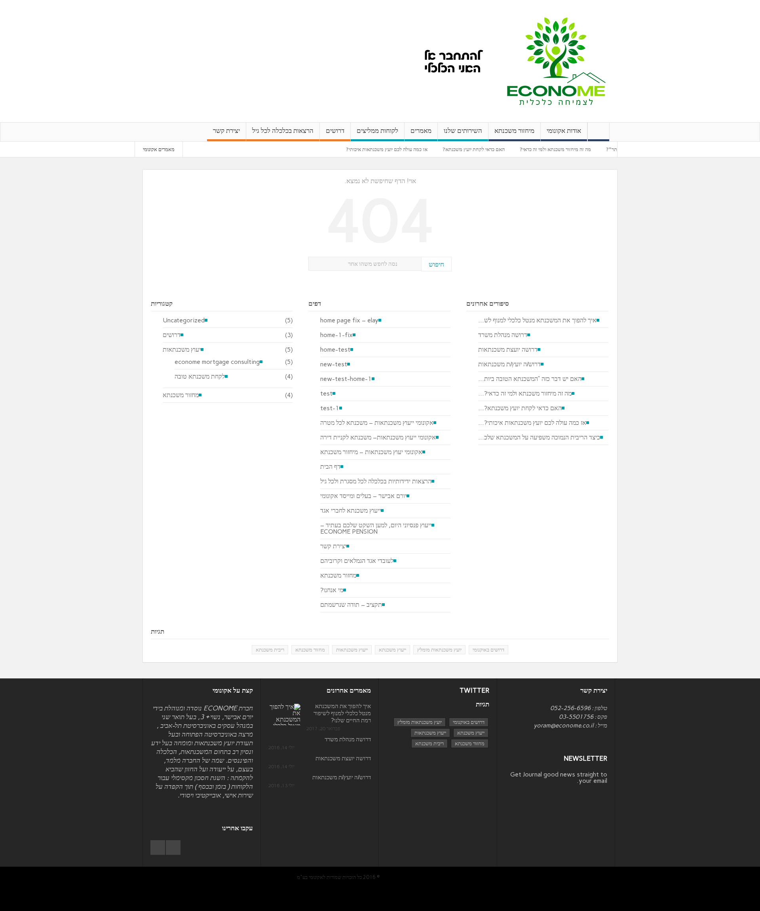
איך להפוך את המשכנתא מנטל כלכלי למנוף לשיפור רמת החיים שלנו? (342, 713)
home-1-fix (336, 335)
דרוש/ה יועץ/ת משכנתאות (509, 364)
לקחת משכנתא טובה (200, 376)
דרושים (335, 130)
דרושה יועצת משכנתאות (508, 350)
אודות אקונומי (564, 130)
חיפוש (436, 264)
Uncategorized (184, 320)
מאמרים (420, 130)
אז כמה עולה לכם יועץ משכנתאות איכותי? (405, 149)
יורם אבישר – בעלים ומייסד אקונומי (363, 496)
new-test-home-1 (346, 379)
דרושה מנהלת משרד (502, 335)
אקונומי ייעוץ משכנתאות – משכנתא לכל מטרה (376, 423)
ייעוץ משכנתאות (352, 650)
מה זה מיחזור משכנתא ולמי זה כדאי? (574, 149)
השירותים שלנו (463, 130)
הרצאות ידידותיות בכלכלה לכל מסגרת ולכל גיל (375, 481)
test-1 (329, 408)
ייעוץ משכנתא (392, 650)
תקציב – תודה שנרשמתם (351, 605)
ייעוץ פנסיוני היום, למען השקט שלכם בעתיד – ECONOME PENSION (375, 528)
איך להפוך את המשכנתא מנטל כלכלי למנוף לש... (537, 320)
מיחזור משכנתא (514, 130)
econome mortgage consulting (217, 362)
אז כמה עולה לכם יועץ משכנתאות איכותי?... (532, 423)
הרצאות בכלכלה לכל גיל (283, 130)
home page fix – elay (349, 320)
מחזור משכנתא (181, 395)
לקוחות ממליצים (377, 130)
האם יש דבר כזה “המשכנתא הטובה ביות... (529, 379)
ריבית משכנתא (270, 650)
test (326, 393)
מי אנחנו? (331, 590)
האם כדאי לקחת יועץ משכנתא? (492, 149)
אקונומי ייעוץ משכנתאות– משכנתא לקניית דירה (378, 437)
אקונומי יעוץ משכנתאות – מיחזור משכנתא (371, 452)
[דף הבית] (598, 132)
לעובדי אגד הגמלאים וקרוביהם (356, 561)
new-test (333, 364)
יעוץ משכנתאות (182, 350)
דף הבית (330, 467)
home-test (335, 350)
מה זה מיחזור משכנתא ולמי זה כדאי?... (525, 393)
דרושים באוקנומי (488, 650)
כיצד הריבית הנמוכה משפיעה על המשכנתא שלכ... (539, 437)
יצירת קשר (226, 130)
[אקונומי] (556, 60)
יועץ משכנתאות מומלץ (439, 650)
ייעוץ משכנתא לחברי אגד (350, 511)
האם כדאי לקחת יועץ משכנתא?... (520, 408)
